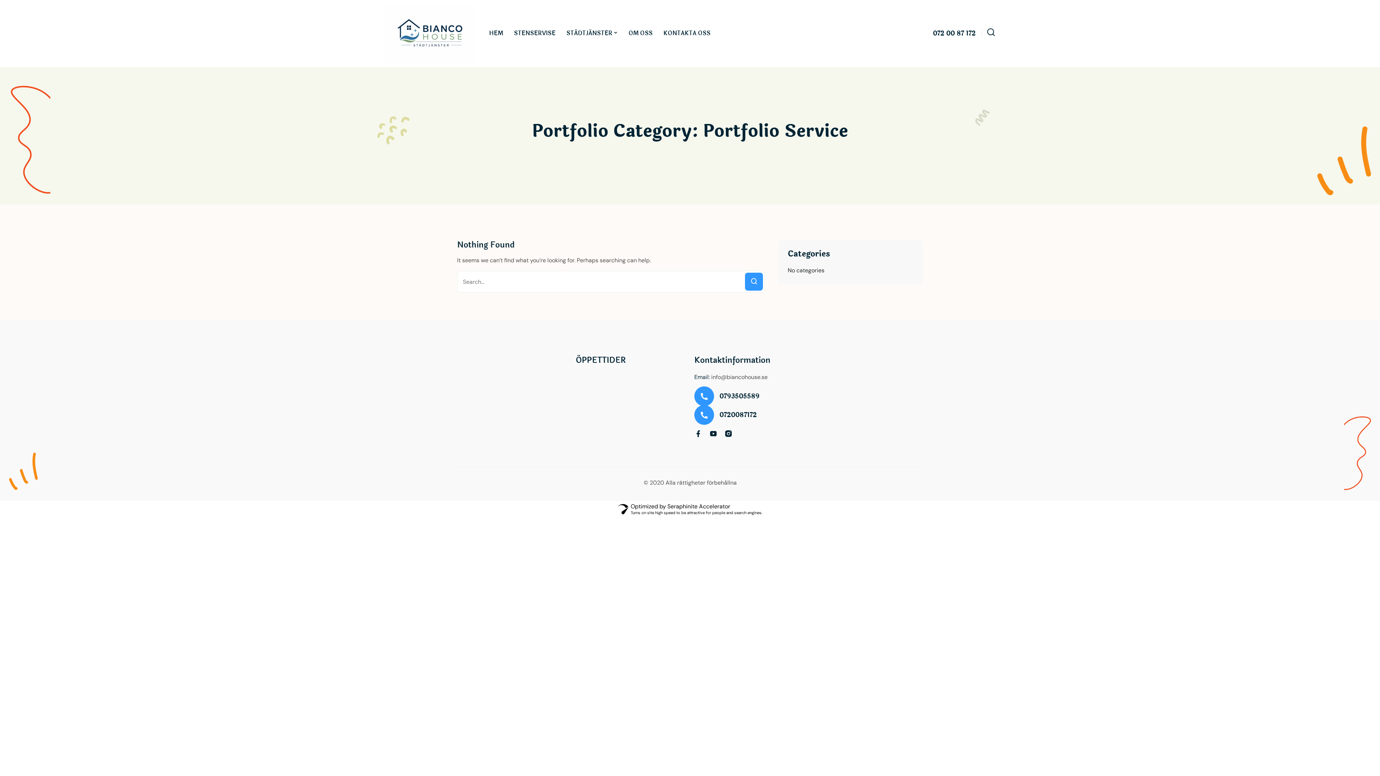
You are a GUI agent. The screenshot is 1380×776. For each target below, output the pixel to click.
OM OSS (641, 33)
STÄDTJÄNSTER (589, 33)
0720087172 (738, 415)
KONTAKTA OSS (686, 33)
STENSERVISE (535, 33)
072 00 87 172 (954, 33)
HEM (496, 33)
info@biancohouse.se (739, 377)
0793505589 (739, 396)
